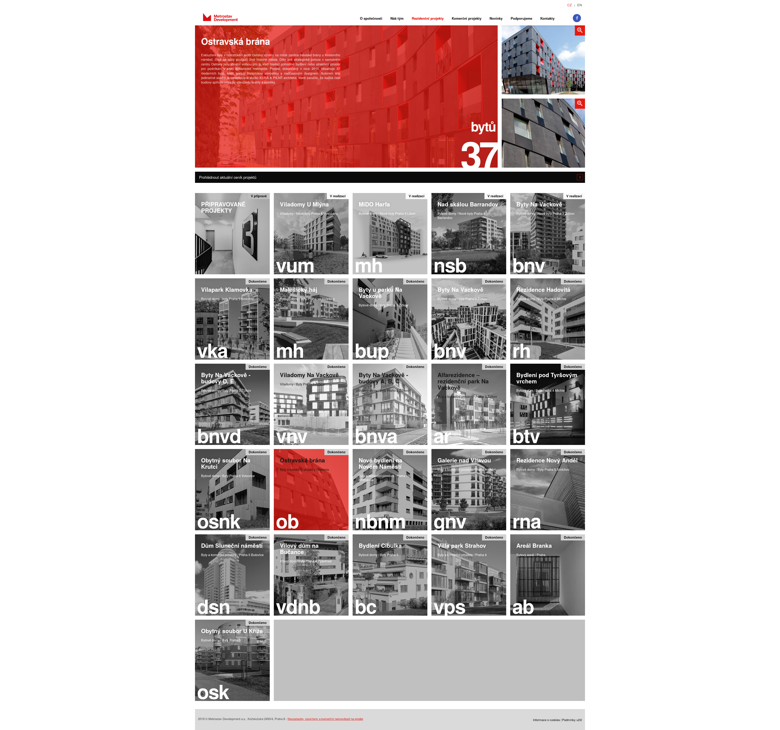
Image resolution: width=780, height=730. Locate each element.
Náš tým (397, 18)
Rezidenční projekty (428, 18)
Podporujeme (521, 18)
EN (579, 5)
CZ (569, 5)
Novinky (496, 18)
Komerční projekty (466, 18)
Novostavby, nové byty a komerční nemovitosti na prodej (325, 719)
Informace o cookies (546, 720)
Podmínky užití (572, 720)
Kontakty (547, 18)
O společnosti (371, 18)
